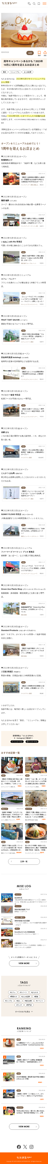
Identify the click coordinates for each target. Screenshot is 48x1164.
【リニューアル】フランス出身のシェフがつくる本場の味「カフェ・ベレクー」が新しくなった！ (32, 299)
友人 (18, 1001)
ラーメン (37, 853)
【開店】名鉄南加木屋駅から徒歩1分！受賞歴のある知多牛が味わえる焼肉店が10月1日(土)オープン (33, 179)
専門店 (41, 787)
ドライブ (6, 853)
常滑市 (20, 786)
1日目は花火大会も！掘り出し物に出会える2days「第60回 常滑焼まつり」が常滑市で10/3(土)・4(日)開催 (30, 1113)
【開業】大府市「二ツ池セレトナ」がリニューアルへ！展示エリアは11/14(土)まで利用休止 (30, 1096)
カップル (9, 1001)
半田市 (42, 1048)
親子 (33, 820)
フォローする (32, 741)
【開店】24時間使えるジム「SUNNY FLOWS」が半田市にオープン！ (33, 531)
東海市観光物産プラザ (22, 909)
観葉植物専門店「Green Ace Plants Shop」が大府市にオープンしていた (33, 609)
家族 (36, 820)
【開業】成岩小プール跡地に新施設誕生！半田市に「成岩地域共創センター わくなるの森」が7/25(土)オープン (30, 1062)
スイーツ (7, 787)
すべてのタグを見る (22, 1012)
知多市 (42, 852)
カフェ (3, 787)
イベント (40, 1001)
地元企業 (29, 1001)
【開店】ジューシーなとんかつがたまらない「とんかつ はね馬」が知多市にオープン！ (32, 493)
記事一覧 (24, 861)
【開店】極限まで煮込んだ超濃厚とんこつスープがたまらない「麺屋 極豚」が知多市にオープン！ (32, 221)
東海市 (40, 1082)
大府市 (18, 819)
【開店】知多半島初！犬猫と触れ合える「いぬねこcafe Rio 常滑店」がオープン (32, 258)
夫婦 (15, 787)
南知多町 (19, 852)
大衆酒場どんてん (21, 943)
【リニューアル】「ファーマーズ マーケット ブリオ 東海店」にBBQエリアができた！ (33, 568)
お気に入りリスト (38, 3)
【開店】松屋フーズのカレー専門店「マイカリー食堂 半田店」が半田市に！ (32, 411)
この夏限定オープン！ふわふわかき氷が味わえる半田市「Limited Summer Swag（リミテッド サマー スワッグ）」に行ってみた (30, 1046)
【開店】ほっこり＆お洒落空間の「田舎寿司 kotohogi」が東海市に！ (32, 374)
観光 (13, 853)
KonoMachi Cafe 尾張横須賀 (25, 932)
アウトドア (11, 820)
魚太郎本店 (18, 898)
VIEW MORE (24, 963)
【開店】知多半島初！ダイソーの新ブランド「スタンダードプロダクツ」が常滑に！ (32, 650)
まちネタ (35, 992)
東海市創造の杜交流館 (22, 921)
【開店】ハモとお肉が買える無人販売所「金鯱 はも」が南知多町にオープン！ (32, 452)
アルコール (32, 787)
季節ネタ (14, 996)
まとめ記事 (26, 996)
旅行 (11, 853)
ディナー (31, 853)
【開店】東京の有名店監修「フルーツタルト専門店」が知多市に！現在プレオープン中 (32, 336)
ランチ (27, 787)
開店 (12, 787)
